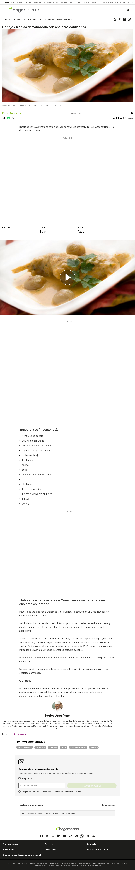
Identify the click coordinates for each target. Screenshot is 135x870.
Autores (49, 844)
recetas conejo (24, 747)
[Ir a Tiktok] (70, 836)
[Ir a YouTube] (64, 836)
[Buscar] (128, 10)
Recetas (8, 19)
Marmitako (124, 2)
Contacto (91, 844)
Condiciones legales (41, 792)
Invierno (94, 747)
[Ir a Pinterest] (76, 836)
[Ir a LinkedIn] (58, 836)
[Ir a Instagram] (124, 19)
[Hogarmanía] (26, 10)
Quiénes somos (10, 844)
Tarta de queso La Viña (70, 2)
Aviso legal (50, 849)
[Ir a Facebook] (115, 19)
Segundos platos (78, 747)
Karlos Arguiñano (11, 113)
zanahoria (40, 747)
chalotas (53, 747)
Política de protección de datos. (68, 792)
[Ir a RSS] (93, 836)
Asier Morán (20, 734)
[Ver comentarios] (131, 113)
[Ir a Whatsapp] (129, 19)
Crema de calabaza (109, 2)
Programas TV (34, 19)
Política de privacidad (97, 849)
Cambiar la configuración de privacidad (22, 855)
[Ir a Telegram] (87, 836)
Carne (63, 747)
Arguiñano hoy (17, 2)
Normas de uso (108, 805)
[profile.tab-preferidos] (3, 117)
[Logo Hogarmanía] (67, 829)
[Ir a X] (119, 19)
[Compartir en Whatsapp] (8, 117)
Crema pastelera (50, 2)
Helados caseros (33, 2)
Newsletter (8, 849)
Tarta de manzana (90, 2)
